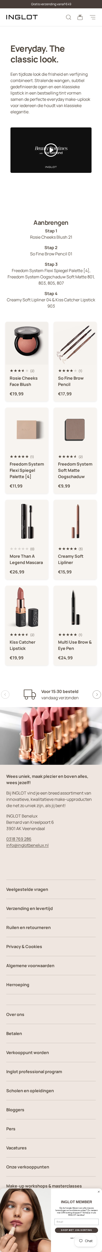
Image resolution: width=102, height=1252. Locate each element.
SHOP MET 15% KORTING (76, 1230)
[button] (80, 17)
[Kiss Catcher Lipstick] (26, 607)
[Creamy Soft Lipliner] (75, 521)
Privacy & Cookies (24, 946)
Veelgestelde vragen (27, 889)
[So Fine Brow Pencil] (75, 343)
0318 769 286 (18, 839)
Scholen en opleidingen (30, 1091)
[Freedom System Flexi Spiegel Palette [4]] (26, 429)
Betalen (14, 1033)
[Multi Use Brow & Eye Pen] (75, 607)
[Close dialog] (99, 1192)
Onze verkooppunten (27, 1167)
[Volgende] (97, 694)
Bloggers (15, 1110)
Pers (10, 1129)
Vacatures (16, 1148)
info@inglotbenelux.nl (27, 845)
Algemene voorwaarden (30, 965)
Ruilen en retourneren (28, 927)
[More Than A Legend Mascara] (26, 521)
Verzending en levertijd (29, 908)
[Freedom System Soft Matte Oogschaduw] (75, 429)
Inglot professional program (34, 1071)
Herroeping (17, 985)
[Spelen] (51, 150)
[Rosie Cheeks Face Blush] (26, 343)
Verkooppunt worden (27, 1052)
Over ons (15, 1014)
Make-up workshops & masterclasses (44, 1186)
